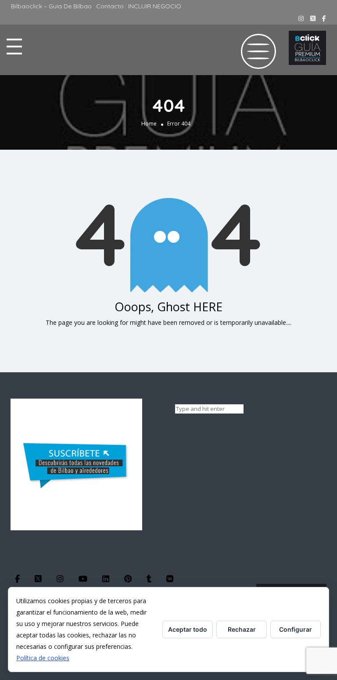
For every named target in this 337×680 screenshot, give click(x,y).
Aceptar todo (187, 629)
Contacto (110, 6)
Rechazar (242, 629)
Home (149, 123)
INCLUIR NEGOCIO (154, 6)
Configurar (295, 629)
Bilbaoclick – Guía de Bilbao (51, 6)
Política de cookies (42, 658)
